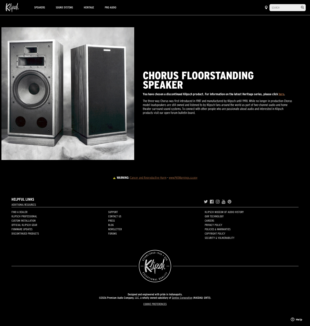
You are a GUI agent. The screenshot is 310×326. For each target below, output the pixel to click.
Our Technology (214, 216)
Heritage (89, 7)
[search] (302, 7)
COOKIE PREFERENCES (155, 304)
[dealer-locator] (266, 7)
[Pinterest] (229, 201)
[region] (67, 93)
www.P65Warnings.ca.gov (183, 177)
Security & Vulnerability (219, 237)
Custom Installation (23, 220)
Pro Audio (110, 7)
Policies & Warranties (218, 229)
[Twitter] (206, 201)
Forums (112, 233)
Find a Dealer (19, 212)
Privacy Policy (213, 224)
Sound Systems (64, 7)
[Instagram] (218, 201)
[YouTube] (224, 201)
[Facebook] (212, 201)
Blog (111, 224)
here (281, 94)
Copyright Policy (215, 233)
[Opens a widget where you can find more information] (296, 319)
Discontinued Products (25, 233)
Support (113, 212)
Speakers (39, 7)
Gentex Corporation (182, 297)
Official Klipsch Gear (24, 224)
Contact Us (114, 216)
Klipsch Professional (24, 216)
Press (111, 220)
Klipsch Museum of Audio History (224, 212)
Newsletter (115, 229)
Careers (209, 220)
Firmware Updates (21, 229)
